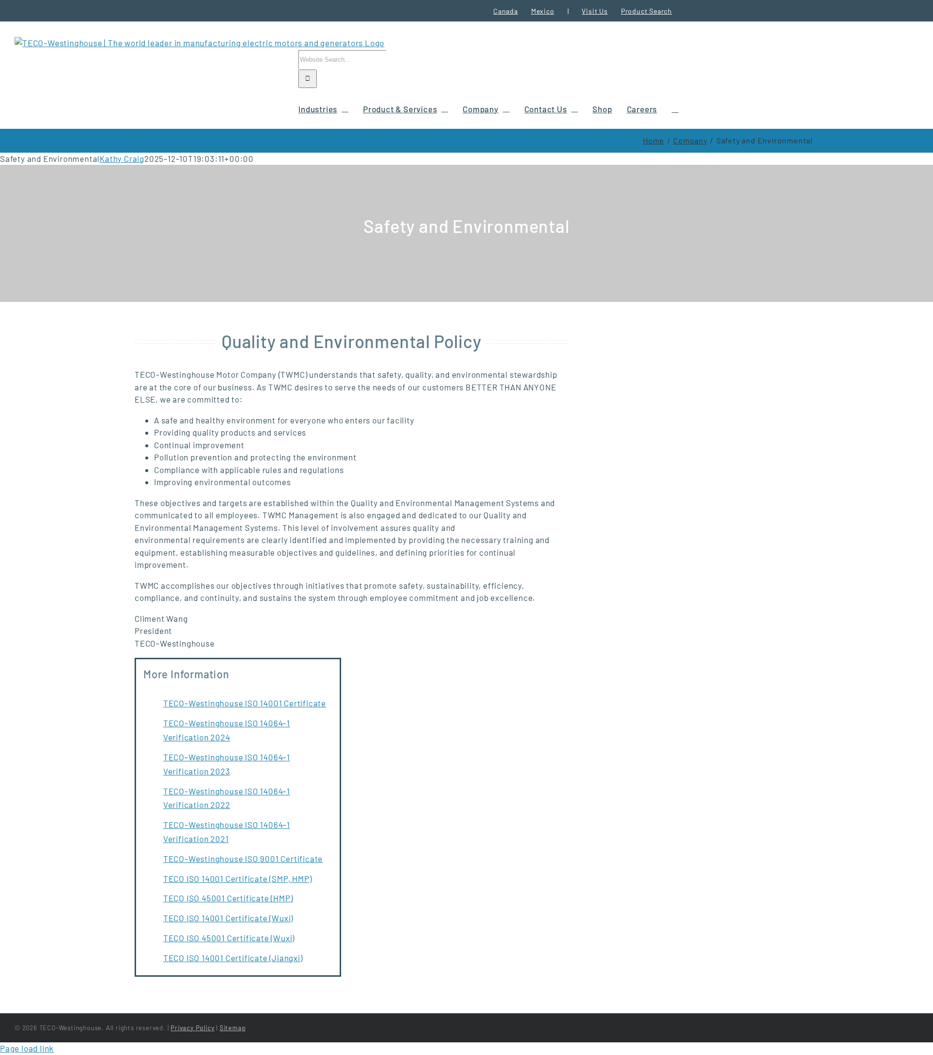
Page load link (27, 1048)
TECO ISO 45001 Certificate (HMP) (228, 898)
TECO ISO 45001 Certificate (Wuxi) (228, 938)
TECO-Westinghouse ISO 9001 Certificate (243, 858)
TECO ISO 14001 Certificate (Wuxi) (228, 918)
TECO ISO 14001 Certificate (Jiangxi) (233, 958)
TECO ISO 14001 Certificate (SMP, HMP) (237, 878)
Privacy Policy (192, 1028)
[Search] (675, 108)
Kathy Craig (122, 158)
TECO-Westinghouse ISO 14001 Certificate (244, 703)
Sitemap (233, 1028)
